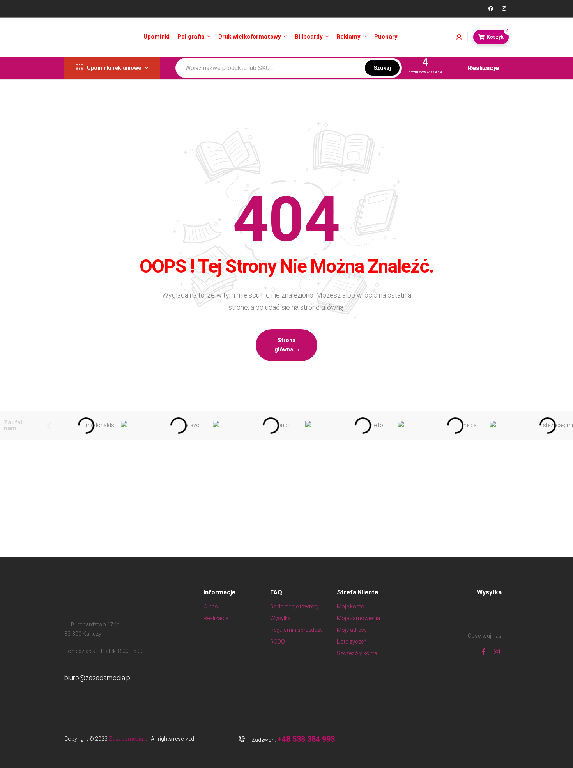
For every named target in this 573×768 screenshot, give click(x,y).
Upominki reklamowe (114, 68)
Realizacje (483, 68)
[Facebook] (490, 8)
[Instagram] (504, 8)
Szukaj (382, 68)
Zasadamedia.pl (129, 739)
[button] (49, 425)
